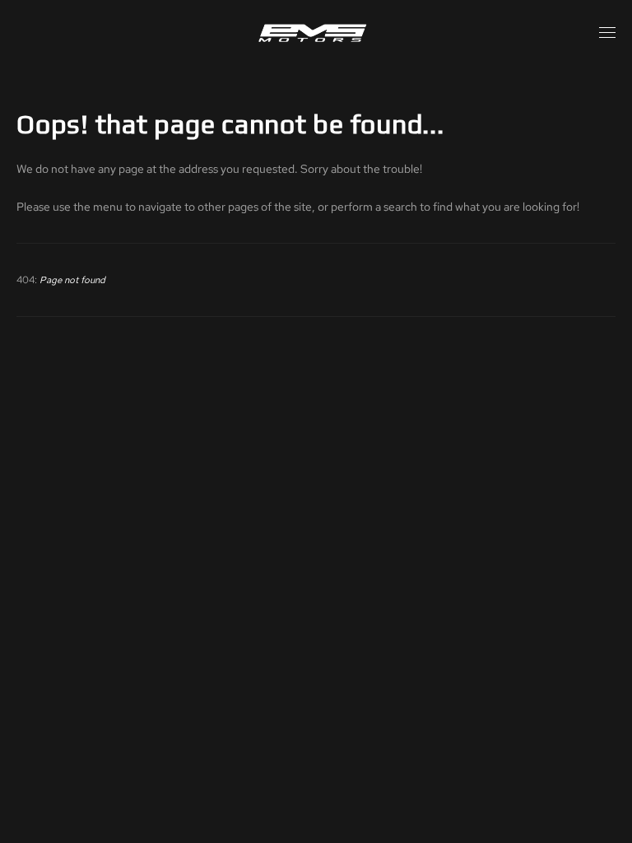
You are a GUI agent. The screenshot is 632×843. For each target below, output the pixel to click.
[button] (607, 33)
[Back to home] (316, 33)
